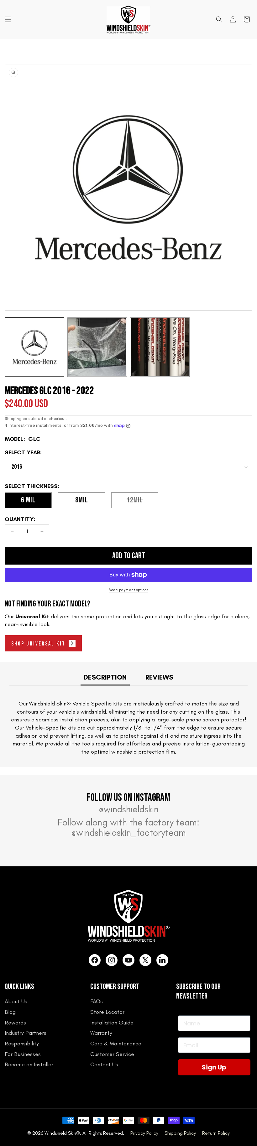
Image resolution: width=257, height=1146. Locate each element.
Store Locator (107, 1012)
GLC (34, 439)
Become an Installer (29, 1064)
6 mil (28, 500)
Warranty (101, 1032)
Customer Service (112, 1054)
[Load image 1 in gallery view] (34, 347)
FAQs (96, 1001)
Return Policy (216, 1133)
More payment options (128, 590)
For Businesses (23, 1054)
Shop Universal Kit (38, 643)
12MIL (142, 501)
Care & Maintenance (115, 1043)
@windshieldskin (129, 809)
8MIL (81, 500)
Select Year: (23, 453)
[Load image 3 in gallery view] (160, 347)
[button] (8, 19)
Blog (10, 1012)
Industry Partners (25, 1032)
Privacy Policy (144, 1133)
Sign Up (214, 1067)
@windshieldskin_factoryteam (128, 832)
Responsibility (22, 1043)
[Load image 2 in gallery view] (97, 347)
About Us (16, 1001)
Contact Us (104, 1064)
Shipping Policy (180, 1133)
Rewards (15, 1022)
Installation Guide (112, 1022)
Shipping (13, 418)
